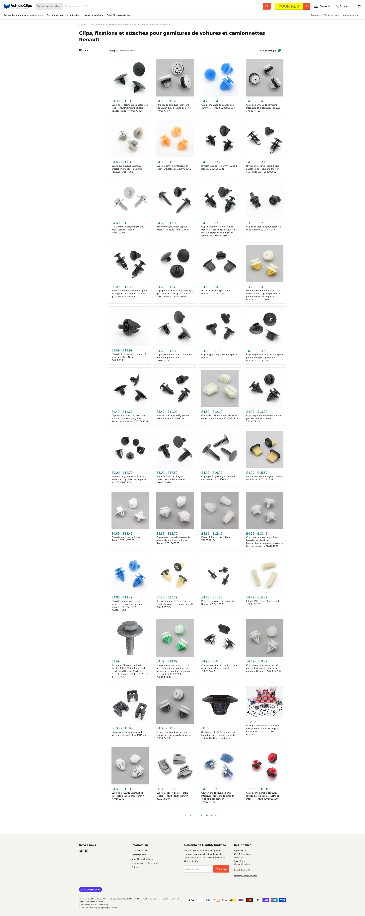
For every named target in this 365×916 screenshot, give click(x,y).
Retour (135, 867)
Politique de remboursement (91, 901)
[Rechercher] (267, 6)
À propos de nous (352, 15)
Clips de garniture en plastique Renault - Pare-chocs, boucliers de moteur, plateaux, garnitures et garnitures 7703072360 (219, 231)
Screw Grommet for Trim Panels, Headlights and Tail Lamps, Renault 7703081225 (174, 604)
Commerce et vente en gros (145, 863)
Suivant (210, 815)
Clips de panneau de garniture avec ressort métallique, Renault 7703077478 (219, 668)
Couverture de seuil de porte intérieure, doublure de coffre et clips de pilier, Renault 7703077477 (217, 797)
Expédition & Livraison (142, 858)
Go (306, 6)
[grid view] (280, 51)
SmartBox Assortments (119, 15)
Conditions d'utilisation (172, 899)
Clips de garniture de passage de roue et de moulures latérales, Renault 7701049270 (173, 540)
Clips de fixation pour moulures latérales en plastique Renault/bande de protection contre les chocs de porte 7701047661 (264, 542)
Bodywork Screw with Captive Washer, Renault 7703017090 (172, 228)
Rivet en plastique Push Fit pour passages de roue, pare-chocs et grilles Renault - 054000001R (262, 168)
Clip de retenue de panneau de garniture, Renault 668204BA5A (128, 733)
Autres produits (93, 15)
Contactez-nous (139, 854)
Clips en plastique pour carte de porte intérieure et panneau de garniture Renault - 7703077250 (263, 668)
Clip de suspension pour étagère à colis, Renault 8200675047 (263, 228)
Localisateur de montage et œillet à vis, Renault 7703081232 (264, 478)
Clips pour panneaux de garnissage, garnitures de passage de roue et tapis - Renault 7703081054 (174, 293)
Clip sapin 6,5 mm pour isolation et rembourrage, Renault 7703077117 (174, 357)
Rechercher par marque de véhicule (22, 15)
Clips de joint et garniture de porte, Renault (219, 356)
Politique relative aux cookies (147, 899)
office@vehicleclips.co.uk (245, 875)
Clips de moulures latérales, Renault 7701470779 (126, 539)
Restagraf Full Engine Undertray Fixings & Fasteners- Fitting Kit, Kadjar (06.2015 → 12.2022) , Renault (262, 730)
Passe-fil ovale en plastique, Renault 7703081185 (215, 292)
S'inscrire (221, 869)
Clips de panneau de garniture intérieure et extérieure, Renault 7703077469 (263, 107)
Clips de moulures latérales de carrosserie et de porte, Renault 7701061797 (127, 795)
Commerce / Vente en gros (325, 15)
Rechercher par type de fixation (63, 15)
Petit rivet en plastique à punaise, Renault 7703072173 (218, 603)
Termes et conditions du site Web (93, 899)
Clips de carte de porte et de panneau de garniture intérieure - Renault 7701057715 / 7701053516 (128, 606)
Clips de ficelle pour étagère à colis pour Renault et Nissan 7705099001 (129, 357)
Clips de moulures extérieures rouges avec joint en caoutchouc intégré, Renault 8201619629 (262, 795)
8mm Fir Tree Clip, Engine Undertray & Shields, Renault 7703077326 (171, 479)
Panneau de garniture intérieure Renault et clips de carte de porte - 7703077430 (174, 735)
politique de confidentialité (121, 899)
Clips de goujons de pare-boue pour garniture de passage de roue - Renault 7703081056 (264, 357)
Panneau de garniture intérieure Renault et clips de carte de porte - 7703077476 (174, 107)
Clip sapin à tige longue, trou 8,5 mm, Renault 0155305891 (218, 478)
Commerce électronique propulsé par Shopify (98, 907)
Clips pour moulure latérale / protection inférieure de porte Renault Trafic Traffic (126, 168)
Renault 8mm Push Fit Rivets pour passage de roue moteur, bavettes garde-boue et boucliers (129, 293)
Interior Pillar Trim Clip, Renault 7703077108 (262, 603)
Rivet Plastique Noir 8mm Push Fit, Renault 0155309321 (219, 167)
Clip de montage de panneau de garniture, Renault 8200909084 (218, 106)
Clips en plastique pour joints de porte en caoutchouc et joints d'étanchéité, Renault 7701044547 (129, 418)
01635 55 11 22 (242, 870)
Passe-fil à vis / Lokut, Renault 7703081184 (217, 539)
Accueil (83, 24)
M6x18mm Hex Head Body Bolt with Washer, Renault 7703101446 (127, 229)
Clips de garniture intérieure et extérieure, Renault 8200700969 (173, 167)
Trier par (113, 51)
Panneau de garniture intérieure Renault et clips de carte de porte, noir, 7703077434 (128, 479)
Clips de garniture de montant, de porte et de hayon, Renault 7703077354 (263, 418)
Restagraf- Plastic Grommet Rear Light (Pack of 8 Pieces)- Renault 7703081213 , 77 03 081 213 (218, 735)
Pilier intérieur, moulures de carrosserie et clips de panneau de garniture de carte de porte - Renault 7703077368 (263, 295)
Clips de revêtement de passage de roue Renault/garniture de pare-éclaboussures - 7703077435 (129, 107)
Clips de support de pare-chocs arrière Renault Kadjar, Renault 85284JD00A (172, 795)
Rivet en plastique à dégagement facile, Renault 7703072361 (173, 417)
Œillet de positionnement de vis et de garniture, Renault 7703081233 (219, 417)
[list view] (284, 51)
